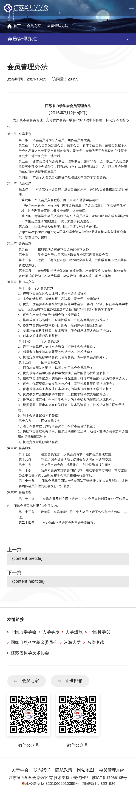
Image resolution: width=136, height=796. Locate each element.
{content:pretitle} (27, 558)
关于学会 (20, 770)
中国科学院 (99, 632)
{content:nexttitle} (28, 581)
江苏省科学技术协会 (30, 653)
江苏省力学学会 (26, 8)
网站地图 (85, 770)
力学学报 (51, 632)
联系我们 (41, 770)
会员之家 (34, 26)
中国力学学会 (23, 632)
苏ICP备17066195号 (109, 778)
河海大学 (72, 643)
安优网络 (81, 778)
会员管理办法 (57, 26)
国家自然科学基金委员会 (34, 643)
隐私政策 (63, 770)
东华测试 (95, 643)
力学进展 (74, 632)
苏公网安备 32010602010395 (50, 784)
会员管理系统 (111, 770)
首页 (17, 26)
